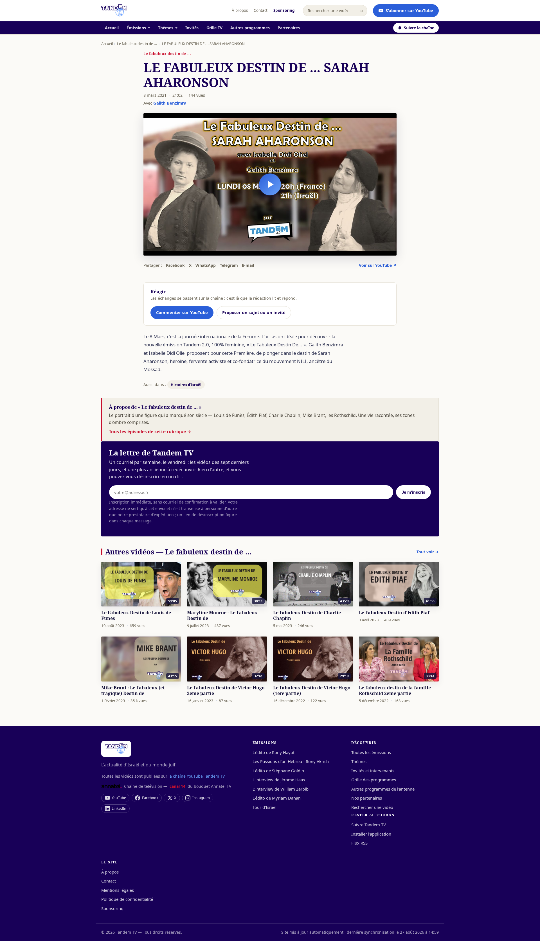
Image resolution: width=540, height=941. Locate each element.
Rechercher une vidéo (372, 807)
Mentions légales (117, 890)
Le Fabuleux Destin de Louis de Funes (136, 615)
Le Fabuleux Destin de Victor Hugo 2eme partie (225, 690)
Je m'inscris (413, 492)
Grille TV (214, 27)
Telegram (229, 265)
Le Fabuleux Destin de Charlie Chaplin (307, 615)
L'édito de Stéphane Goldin (278, 770)
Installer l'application (371, 834)
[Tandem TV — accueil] (114, 10)
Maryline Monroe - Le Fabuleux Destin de (222, 615)
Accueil (112, 27)
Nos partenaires (366, 798)
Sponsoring (284, 10)
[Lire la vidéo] (270, 184)
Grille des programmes (373, 779)
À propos (240, 10)
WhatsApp (205, 265)
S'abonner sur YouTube (409, 10)
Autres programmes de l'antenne (383, 789)
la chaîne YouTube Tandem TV (196, 776)
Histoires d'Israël (186, 384)
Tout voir (428, 551)
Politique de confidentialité (127, 899)
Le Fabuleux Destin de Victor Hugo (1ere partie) (311, 690)
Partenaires (289, 27)
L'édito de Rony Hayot (273, 752)
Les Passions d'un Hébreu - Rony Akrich (291, 761)
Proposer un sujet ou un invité (253, 312)
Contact (260, 10)
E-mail (248, 265)
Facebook (175, 265)
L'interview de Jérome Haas (279, 779)
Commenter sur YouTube (182, 312)
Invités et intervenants (372, 770)
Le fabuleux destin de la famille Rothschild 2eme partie (395, 690)
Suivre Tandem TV (368, 824)
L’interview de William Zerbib (281, 789)
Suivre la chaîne (419, 27)
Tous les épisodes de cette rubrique (150, 431)
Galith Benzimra (169, 103)
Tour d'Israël (264, 807)
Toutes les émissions (371, 752)
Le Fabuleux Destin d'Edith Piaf (394, 613)
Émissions (136, 27)
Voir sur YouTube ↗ (378, 265)
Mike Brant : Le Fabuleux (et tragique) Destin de (133, 690)
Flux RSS (359, 843)
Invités (192, 27)
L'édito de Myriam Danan (277, 798)
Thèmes (165, 27)
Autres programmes (250, 27)
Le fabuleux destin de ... (137, 43)
